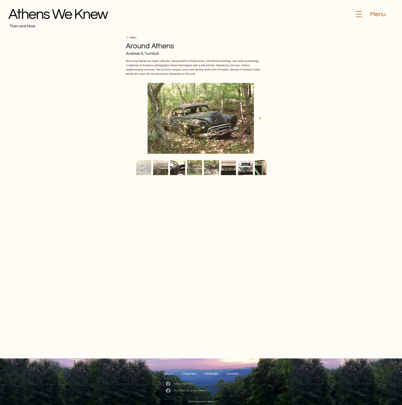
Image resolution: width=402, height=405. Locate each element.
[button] (359, 14)
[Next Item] (260, 118)
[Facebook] (168, 383)
